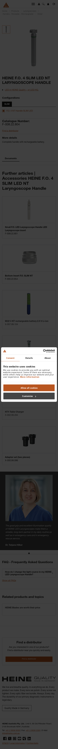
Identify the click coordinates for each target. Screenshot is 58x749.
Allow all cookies (29, 387)
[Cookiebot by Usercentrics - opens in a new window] (43, 351)
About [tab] (48, 358)
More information (29, 376)
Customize (27, 396)
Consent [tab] (10, 358)
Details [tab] (29, 358)
